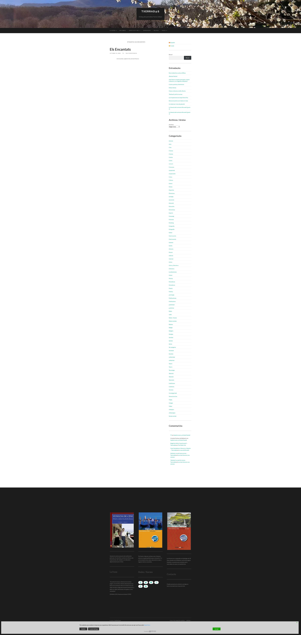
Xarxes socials (172, 416)
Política (171, 291)
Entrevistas (147, 30)
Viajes (164, 30)
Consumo (171, 167)
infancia (171, 255)
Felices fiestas (172, 87)
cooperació (172, 170)
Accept (216, 629)
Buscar (171, 54)
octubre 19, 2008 (115, 53)
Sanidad (171, 337)
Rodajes (171, 334)
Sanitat (171, 340)
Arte (170, 144)
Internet (171, 259)
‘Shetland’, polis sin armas (175, 94)
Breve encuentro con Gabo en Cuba (178, 100)
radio (170, 314)
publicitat (171, 308)
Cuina (170, 177)
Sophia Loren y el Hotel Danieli (182, 435)
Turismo (171, 390)
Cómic (170, 160)
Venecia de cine (134, 30)
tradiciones (172, 383)
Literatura (171, 268)
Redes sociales (173, 321)
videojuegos (172, 413)
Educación (171, 206)
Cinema (171, 150)
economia (171, 200)
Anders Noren (180, 620)
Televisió (171, 373)
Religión (171, 331)
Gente (170, 245)
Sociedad (171, 350)
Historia (171, 249)
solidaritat (171, 360)
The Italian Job (182, 445)
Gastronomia (172, 236)
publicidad (171, 304)
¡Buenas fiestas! (173, 76)
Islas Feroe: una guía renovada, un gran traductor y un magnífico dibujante (179, 80)
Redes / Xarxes (173, 318)
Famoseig (171, 216)
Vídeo (170, 406)
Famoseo (171, 219)
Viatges (171, 403)
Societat (171, 354)
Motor (170, 275)
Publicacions (172, 301)
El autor (112, 30)
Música (171, 278)
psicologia (171, 295)
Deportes (171, 190)
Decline (83, 629)
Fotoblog (171, 223)
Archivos (171, 124)
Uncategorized (173, 393)
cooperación (172, 173)
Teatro (170, 367)
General (171, 242)
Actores (171, 141)
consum (171, 164)
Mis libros (122, 30)
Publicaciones (172, 298)
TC (123, 53)
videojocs (171, 409)
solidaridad (172, 357)
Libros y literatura (173, 265)
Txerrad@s (150, 11)
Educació (171, 203)
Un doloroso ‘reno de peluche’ (177, 104)
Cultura (171, 180)
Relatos (156, 30)
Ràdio (170, 311)
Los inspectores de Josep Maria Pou (178, 97)
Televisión (171, 380)
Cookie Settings (93, 629)
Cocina (171, 157)
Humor (171, 252)
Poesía (170, 288)
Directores (172, 193)
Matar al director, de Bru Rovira (177, 91)
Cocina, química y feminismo (176, 84)
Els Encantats (120, 49)
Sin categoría (172, 347)
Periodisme (172, 281)
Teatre (170, 363)
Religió (171, 327)
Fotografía (171, 226)
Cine (170, 147)
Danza (170, 186)
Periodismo (172, 285)
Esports (171, 213)
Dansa (170, 183)
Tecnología (172, 370)
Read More (147, 625)
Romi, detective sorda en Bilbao (177, 73)
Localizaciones (173, 272)
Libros (170, 262)
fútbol (170, 232)
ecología (171, 196)
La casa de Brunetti (184, 450)
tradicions (171, 386)
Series (170, 344)
